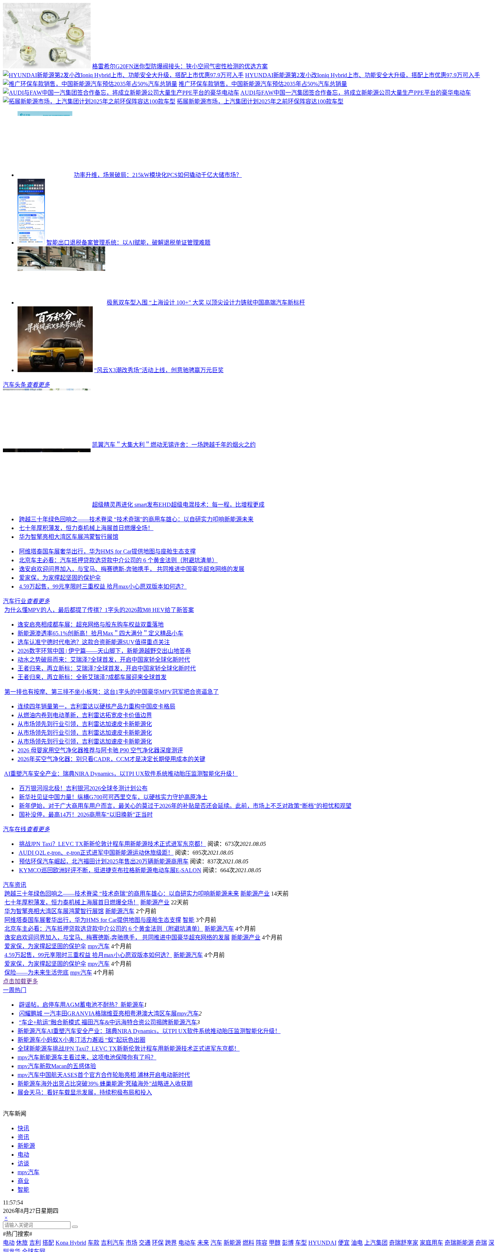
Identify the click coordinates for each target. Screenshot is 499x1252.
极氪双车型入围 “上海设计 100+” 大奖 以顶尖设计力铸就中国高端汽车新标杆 (206, 302)
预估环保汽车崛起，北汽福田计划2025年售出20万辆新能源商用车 (103, 920)
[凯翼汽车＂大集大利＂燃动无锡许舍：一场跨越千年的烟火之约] (47, 445)
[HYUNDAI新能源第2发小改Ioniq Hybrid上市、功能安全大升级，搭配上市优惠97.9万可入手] (123, 75)
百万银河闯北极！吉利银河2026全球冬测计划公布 (83, 847)
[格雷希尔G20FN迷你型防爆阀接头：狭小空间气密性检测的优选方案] (47, 66)
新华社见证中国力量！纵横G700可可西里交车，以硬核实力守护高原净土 (113, 856)
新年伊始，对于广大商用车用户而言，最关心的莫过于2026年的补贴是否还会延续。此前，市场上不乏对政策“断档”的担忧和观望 (185, 865)
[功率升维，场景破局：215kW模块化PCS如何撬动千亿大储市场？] (45, 175)
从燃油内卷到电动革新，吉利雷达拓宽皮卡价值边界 (85, 774)
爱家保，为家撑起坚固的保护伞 (60, 636)
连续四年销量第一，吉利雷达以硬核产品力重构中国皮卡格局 (96, 765)
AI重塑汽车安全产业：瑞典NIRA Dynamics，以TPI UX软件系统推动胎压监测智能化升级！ (121, 832)
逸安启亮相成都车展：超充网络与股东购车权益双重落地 (91, 683)
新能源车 (132, 1122)
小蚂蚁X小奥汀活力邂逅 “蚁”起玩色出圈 (93, 1157)
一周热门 (14, 1108)
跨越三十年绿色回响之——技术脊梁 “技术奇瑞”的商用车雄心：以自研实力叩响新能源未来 (172, 578)
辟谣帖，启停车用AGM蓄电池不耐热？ (70, 1122)
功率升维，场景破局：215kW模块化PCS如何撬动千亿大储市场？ (158, 175)
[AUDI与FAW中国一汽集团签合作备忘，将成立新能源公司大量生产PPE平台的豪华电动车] (121, 93)
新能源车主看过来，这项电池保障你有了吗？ (97, 1175)
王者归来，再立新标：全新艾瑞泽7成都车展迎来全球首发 (92, 736)
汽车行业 (14, 660)
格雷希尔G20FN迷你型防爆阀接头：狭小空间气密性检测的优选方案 (180, 66)
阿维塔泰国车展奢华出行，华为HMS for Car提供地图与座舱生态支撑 (107, 610)
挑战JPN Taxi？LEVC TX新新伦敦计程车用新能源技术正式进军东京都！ (112, 903)
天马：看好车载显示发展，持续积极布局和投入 (90, 1210)
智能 (188, 1037)
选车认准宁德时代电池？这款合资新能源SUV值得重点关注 (94, 701)
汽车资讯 (14, 944)
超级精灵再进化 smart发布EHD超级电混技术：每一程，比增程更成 (178, 505)
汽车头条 (14, 385)
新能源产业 (290, 1011)
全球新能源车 (35, 1166)
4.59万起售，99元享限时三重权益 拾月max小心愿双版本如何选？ (103, 645)
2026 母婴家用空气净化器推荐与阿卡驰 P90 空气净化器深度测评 (100, 809)
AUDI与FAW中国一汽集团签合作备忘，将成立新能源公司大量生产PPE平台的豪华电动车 (355, 93)
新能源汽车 (119, 1029)
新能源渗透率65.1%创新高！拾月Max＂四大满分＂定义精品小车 (100, 692)
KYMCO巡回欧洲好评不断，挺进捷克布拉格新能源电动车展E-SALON (110, 929)
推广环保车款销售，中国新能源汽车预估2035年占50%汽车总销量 (263, 84)
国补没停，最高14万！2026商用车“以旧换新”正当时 (86, 873)
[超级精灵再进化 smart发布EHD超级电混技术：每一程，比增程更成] (47, 505)
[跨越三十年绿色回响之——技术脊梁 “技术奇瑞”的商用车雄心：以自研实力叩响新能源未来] (35, 578)
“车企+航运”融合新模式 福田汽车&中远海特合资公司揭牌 (93, 1140)
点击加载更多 (20, 1099)
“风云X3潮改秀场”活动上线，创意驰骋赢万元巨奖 (159, 370)
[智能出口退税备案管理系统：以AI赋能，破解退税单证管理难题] (31, 242)
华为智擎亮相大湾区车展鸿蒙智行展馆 (68, 596)
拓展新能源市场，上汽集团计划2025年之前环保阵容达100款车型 (260, 101)
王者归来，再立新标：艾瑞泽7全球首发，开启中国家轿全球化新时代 (107, 727)
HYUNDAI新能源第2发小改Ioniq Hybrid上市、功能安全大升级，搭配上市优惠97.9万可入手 (362, 75)
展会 (23, 1210)
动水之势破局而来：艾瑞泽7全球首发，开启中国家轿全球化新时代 (104, 718)
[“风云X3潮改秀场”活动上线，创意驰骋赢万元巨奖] (55, 370)
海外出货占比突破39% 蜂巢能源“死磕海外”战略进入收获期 (117, 1201)
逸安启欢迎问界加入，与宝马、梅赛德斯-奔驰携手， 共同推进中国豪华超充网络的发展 (131, 628)
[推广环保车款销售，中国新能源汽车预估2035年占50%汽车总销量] (90, 84)
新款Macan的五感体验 (67, 1184)
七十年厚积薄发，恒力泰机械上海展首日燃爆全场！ (86, 587)
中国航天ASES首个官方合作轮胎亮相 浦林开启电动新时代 (114, 1192)
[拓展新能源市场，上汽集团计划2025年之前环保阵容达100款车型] (89, 101)
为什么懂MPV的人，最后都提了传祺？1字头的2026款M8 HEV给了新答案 (99, 669)
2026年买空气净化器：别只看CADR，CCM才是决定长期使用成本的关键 (111, 818)
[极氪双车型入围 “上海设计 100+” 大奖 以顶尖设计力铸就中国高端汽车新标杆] (61, 302)
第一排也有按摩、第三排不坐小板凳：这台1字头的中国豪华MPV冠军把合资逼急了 (111, 751)
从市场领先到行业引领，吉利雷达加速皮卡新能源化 (85, 783)
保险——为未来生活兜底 (36, 1090)
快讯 (23, 1246)
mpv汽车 (99, 1064)
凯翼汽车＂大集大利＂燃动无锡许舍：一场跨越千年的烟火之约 (174, 445)
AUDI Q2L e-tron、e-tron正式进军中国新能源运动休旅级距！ (96, 911)
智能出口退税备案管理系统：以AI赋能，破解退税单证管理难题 (128, 242)
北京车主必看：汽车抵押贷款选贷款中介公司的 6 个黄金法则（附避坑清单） (118, 619)
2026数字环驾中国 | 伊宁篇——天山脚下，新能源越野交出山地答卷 (104, 710)
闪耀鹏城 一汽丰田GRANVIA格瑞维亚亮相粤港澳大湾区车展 (98, 1131)
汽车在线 (14, 888)
